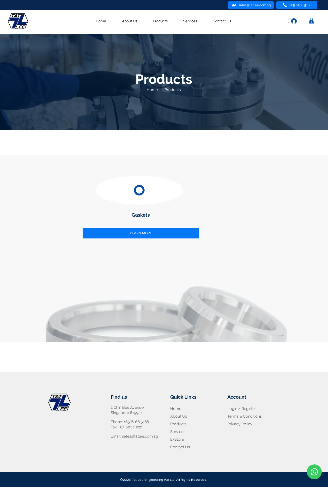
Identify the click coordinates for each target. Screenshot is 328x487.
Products (172, 89)
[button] (311, 21)
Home (152, 89)
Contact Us (180, 447)
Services (177, 431)
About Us (178, 416)
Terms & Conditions (244, 416)
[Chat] (314, 471)
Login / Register (241, 408)
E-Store (177, 439)
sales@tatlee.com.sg (140, 436)
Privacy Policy (239, 424)
